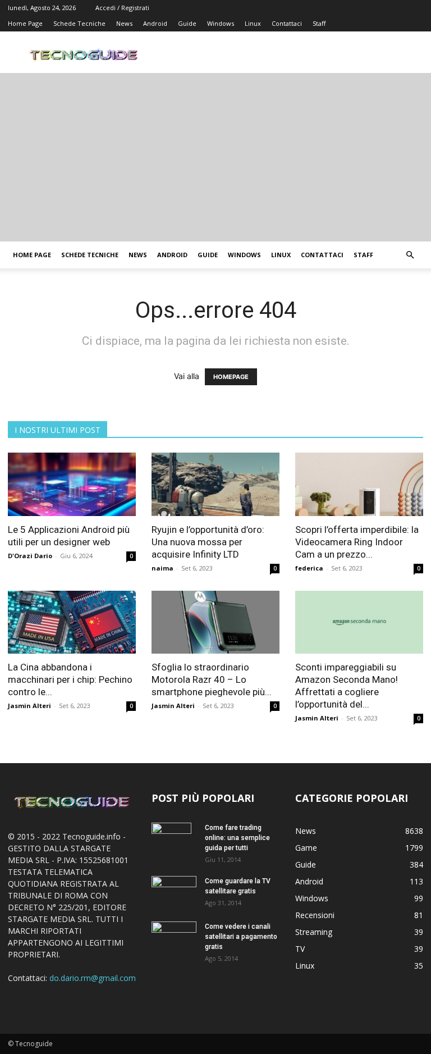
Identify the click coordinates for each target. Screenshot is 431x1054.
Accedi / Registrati (122, 7)
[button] (409, 255)
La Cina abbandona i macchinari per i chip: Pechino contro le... (70, 679)
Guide (187, 23)
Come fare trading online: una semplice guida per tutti (237, 838)
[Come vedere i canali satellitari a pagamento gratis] (174, 935)
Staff (319, 23)
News (124, 23)
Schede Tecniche (79, 23)
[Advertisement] (215, 157)
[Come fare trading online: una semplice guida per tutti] (174, 842)
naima (162, 568)
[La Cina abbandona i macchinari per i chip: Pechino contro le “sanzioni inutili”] (72, 622)
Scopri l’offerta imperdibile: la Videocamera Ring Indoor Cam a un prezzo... (357, 542)
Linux (253, 23)
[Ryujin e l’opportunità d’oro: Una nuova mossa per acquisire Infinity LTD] (215, 484)
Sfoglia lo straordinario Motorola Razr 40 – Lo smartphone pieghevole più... (212, 679)
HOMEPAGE (231, 377)
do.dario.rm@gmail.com (92, 978)
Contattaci (287, 23)
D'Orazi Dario (30, 555)
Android (155, 23)
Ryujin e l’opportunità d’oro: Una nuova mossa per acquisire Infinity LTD (208, 542)
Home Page (25, 23)
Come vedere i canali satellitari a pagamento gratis (241, 937)
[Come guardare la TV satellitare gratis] (174, 890)
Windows (220, 23)
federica (309, 568)
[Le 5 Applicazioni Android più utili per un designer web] (72, 484)
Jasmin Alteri (29, 705)
